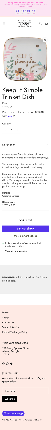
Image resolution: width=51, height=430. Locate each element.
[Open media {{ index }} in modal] (25, 59)
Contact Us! (8, 322)
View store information (16, 251)
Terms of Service (10, 327)
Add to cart (25, 220)
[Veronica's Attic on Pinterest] (11, 364)
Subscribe (10, 398)
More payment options (25, 235)
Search (5, 317)
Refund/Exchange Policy (14, 332)
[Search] (40, 23)
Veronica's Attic (16, 419)
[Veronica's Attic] (24, 23)
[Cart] (47, 23)
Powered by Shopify (33, 419)
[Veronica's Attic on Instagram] (7, 364)
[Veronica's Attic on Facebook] (3, 364)
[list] (25, 59)
